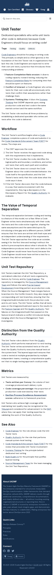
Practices (7, 531)
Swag (9, 556)
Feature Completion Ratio (17, 80)
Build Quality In (12, 456)
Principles (7, 528)
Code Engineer (33, 279)
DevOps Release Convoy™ (13, 524)
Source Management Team (18, 463)
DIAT (49, 409)
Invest (20, 556)
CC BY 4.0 (38, 565)
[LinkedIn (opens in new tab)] (8, 550)
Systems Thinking (13, 450)
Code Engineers (9, 54)
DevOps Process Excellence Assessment (26, 395)
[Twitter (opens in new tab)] (13, 550)
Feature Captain (12, 309)
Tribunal (5, 409)
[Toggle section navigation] (50, 19)
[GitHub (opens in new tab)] (4, 550)
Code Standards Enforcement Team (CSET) (25, 141)
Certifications (8, 539)
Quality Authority (39, 193)
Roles (5, 535)
